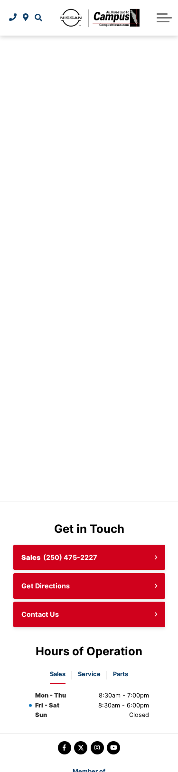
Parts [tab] (120, 674)
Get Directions (45, 586)
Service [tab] (89, 674)
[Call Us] (13, 18)
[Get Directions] (26, 18)
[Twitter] (80, 747)
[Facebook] (64, 747)
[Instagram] (97, 747)
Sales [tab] (58, 674)
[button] (38, 18)
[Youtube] (113, 747)
